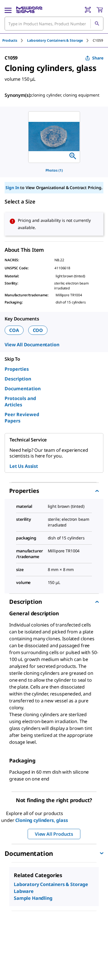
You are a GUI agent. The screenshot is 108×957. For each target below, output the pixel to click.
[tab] (14, 40)
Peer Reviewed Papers (22, 417)
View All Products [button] (54, 834)
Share (97, 58)
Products (9, 40)
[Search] (96, 23)
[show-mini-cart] (99, 10)
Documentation (23, 388)
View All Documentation (32, 344)
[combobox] (54, 23)
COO (38, 330)
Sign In (12, 187)
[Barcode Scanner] (87, 9)
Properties (17, 369)
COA (14, 330)
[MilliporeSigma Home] (29, 9)
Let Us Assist (24, 466)
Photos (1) (54, 170)
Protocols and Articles (20, 401)
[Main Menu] (8, 10)
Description (18, 379)
